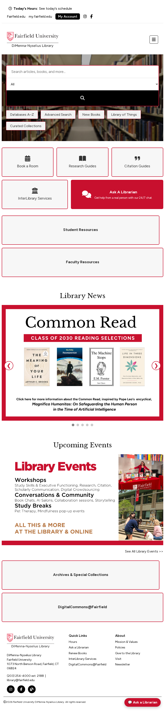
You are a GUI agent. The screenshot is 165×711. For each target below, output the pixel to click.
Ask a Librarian (79, 647)
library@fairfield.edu (21, 680)
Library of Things (124, 114)
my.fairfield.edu (40, 16)
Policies (120, 647)
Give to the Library (127, 653)
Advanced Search (58, 114)
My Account (67, 16)
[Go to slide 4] (92, 425)
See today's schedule (55, 8)
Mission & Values (126, 642)
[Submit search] (82, 98)
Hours (73, 642)
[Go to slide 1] (73, 425)
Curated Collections (25, 126)
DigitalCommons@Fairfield (87, 664)
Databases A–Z (22, 114)
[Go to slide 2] (77, 425)
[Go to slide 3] (82, 425)
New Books (91, 114)
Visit (118, 659)
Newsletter (122, 664)
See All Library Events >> (144, 551)
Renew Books (78, 653)
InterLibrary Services (82, 659)
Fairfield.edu (16, 16)
